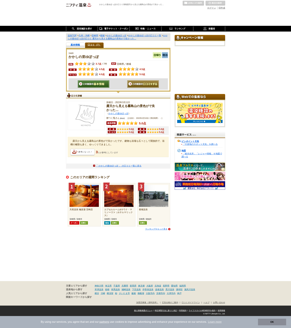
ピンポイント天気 (190, 141)
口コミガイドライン (191, 302)
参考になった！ (85, 152)
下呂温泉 (136, 289)
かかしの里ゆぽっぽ (118, 113)
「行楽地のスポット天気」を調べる (200, 144)
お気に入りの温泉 (193, 3)
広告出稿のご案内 (170, 302)
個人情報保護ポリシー (143, 310)
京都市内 (160, 293)
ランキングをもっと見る (156, 229)
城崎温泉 (126, 289)
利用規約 (183, 310)
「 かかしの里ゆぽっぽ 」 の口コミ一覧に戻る (118, 166)
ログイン (211, 8)
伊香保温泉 (147, 289)
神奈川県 (99, 285)
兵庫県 (125, 285)
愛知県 (174, 285)
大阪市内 (150, 293)
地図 (184, 150)
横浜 (97, 293)
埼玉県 (108, 285)
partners (104, 321)
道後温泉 (159, 289)
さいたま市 (124, 293)
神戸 (179, 293)
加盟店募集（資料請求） (147, 302)
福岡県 (182, 285)
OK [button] (272, 322)
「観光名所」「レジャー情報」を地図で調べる (202, 155)
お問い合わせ (219, 302)
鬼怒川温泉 (189, 289)
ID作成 (222, 8)
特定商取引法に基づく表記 (166, 310)
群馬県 (133, 285)
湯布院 (179, 289)
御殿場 (141, 293)
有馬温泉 (115, 289)
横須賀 (110, 293)
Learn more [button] (215, 321)
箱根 (107, 289)
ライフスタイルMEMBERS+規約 (202, 310)
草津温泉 (99, 289)
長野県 (166, 285)
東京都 (141, 285)
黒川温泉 (170, 289)
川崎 (103, 293)
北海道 (158, 285)
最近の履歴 (215, 3)
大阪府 (149, 285)
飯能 (134, 293)
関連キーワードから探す (79, 297)
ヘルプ (206, 302)
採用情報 (221, 310)
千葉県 (116, 285)
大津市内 (171, 293)
